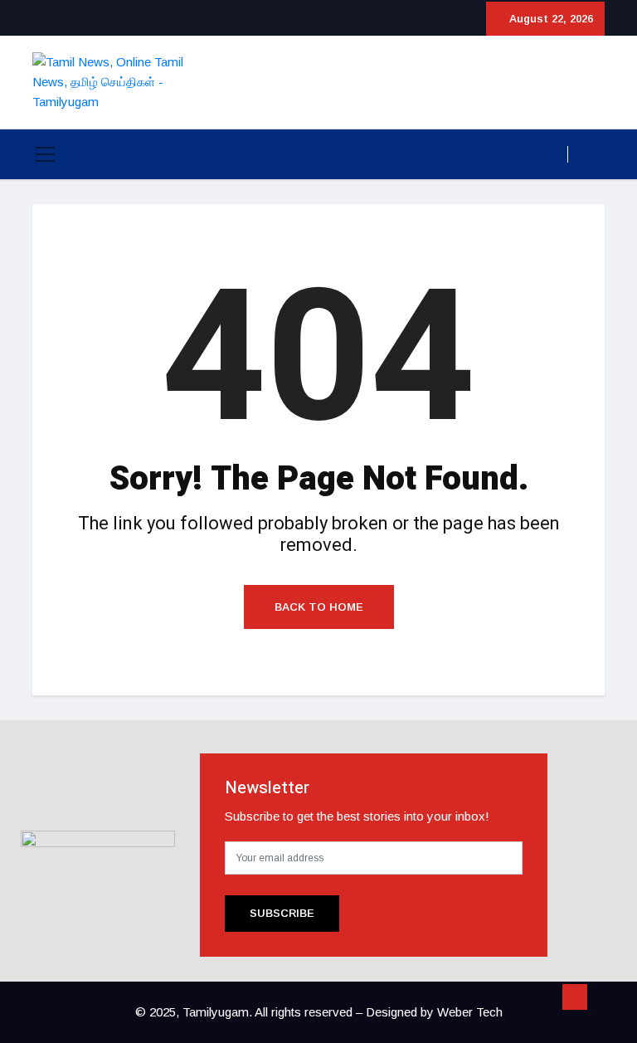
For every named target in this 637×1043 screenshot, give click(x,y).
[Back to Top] (574, 997)
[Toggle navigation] (44, 154)
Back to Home (319, 607)
